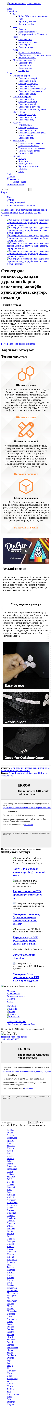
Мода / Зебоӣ (19, 112)
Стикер (10, 73)
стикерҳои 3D (25, 125)
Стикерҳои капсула (28, 127)
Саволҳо (11, 176)
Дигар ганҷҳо (25, 68)
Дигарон (17, 156)
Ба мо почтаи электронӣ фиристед (18, 344)
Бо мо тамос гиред (16, 184)
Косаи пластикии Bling (29, 52)
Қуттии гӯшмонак (27, 21)
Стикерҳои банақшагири (30, 91)
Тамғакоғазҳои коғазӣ (29, 151)
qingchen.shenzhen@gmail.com (21, 1024)
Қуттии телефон (26, 24)
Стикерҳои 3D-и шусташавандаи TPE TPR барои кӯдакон (26, 977)
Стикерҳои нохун (27, 117)
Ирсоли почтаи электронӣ (14, 1037)
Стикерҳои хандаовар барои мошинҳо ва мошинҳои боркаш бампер (25, 769)
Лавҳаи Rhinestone (27, 31)
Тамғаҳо (22, 169)
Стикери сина (25, 39)
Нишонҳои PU (25, 153)
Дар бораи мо (13, 179)
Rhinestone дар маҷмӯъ (24, 60)
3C (14, 13)
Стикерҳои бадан (27, 114)
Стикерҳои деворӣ (27, 78)
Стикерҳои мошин (27, 101)
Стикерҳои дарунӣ (22, 75)
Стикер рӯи (24, 44)
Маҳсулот (11, 991)
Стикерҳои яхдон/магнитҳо (32, 88)
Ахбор (10, 174)
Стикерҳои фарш (26, 86)
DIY (15, 26)
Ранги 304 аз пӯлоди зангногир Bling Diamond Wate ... (29, 872)
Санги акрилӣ (25, 63)
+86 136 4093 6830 (10, 1039)
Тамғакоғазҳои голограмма (31, 148)
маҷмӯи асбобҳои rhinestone (24, 956)
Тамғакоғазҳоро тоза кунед (31, 143)
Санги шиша (24, 65)
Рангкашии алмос (27, 57)
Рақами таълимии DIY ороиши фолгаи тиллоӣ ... (27, 894)
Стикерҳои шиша (27, 94)
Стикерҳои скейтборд (29, 107)
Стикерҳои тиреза (27, 81)
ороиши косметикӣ (27, 42)
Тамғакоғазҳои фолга (28, 145)
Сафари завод (19, 182)
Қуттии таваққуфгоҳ (28, 166)
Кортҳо (22, 158)
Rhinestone (12, 11)
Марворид (23, 70)
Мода (15, 37)
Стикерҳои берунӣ (22, 96)
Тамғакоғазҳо (19, 140)
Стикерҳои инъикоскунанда (32, 109)
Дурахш (22, 29)
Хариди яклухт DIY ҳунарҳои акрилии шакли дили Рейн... (25, 940)
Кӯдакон (17, 122)
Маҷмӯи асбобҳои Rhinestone (32, 34)
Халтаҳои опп (25, 163)
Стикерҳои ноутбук (28, 83)
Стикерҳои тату (26, 119)
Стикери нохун (26, 47)
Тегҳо (21, 171)
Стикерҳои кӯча (26, 99)
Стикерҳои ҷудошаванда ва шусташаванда (31, 133)
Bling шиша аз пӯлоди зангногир (34, 55)
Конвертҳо (23, 161)
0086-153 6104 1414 (16, 1021)
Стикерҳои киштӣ (27, 104)
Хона (9, 8)
